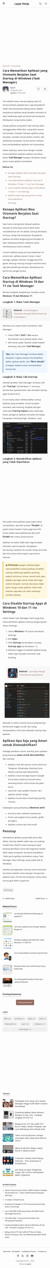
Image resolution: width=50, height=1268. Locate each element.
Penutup (12, 202)
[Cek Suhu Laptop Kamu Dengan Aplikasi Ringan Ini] (7, 934)
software (38, 1024)
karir (23, 1024)
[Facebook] (18, 1256)
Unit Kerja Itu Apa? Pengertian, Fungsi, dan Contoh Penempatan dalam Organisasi (29, 1172)
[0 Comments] (38, 88)
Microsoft (9, 1024)
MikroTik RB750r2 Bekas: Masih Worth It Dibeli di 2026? (28, 1149)
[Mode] (40, 3)
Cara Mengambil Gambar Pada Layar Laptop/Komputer (28, 980)
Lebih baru (40, 898)
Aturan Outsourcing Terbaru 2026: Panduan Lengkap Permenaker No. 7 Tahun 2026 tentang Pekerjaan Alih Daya (26, 1193)
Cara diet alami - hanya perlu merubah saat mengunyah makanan (22, 1219)
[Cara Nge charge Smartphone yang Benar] (12, 677)
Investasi (18, 1018)
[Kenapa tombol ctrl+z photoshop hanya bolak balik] (7, 974)
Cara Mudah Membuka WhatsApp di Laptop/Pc (28, 914)
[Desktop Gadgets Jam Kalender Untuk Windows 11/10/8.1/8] (7, 947)
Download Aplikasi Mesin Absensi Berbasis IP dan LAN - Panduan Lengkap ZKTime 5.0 (29, 1115)
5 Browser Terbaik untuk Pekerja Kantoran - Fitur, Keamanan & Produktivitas (29, 1161)
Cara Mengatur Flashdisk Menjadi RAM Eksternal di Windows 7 (30, 313)
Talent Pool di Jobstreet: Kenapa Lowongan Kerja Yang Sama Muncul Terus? (30, 1138)
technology (8, 890)
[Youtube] (32, 1256)
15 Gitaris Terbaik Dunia (14, 1199)
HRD (6, 1018)
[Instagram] (27, 1256)
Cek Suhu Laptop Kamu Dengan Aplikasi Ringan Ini (30, 928)
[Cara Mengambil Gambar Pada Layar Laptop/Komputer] (7, 987)
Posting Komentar (25, 1002)
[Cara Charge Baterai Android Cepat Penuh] (7, 961)
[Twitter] (22, 1256)
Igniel (29, 1264)
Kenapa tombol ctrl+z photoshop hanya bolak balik (29, 967)
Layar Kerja (21, 3)
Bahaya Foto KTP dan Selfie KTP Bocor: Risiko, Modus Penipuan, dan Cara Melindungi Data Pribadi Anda (30, 1126)
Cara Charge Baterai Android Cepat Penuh (30, 953)
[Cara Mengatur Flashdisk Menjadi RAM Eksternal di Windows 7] (7, 317)
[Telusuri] (46, 3)
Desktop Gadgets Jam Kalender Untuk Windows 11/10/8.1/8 (29, 941)
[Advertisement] (25, 36)
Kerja (30, 1018)
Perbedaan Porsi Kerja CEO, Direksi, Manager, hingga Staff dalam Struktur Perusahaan (31, 1104)
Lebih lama (10, 898)
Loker (41, 1018)
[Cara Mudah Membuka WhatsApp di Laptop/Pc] (7, 921)
